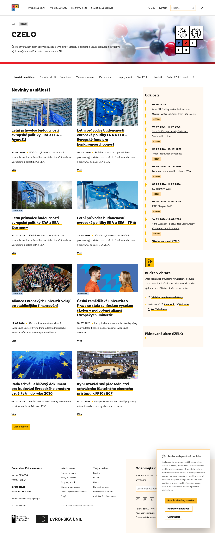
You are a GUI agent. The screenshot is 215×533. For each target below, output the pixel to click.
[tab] (25, 77)
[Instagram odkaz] (145, 499)
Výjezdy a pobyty (36, 7)
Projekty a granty (58, 7)
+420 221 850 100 (21, 491)
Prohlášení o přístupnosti (104, 496)
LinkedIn (184, 304)
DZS (13, 24)
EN (202, 7)
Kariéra (96, 473)
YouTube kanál (159, 309)
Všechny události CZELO (165, 241)
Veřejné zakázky (100, 468)
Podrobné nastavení (178, 508)
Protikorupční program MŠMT (149, 517)
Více (14, 170)
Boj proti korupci (101, 487)
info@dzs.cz (18, 486)
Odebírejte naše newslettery (167, 297)
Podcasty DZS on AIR (103, 491)
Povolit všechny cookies (180, 500)
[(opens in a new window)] (20, 520)
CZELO (23, 24)
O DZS (151, 7)
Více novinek (21, 426)
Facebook (169, 304)
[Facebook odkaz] (138, 499)
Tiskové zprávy (142, 509)
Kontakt (163, 7)
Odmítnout (173, 516)
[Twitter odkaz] (152, 499)
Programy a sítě (79, 7)
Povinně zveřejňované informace (150, 513)
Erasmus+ (17, 210)
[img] (42, 112)
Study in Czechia (68, 477)
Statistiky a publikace (102, 7)
